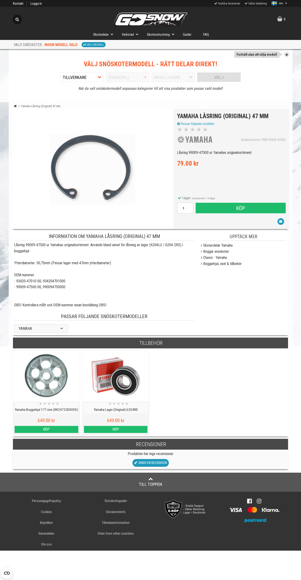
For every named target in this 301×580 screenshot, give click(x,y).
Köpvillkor (46, 523)
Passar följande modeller (197, 124)
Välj (218, 77)
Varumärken (46, 534)
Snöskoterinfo (116, 512)
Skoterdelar (101, 35)
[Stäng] (286, 54)
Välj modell (95, 44)
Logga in (36, 4)
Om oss (46, 544)
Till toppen (150, 484)
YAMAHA (25, 328)
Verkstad (128, 35)
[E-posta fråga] (280, 221)
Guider (187, 35)
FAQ (206, 35)
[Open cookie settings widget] (6, 573)
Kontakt (18, 4)
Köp (240, 208)
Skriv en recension (152, 463)
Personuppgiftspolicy (46, 501)
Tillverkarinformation (116, 523)
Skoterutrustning (158, 35)
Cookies (46, 512)
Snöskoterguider (116, 501)
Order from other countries (116, 534)
